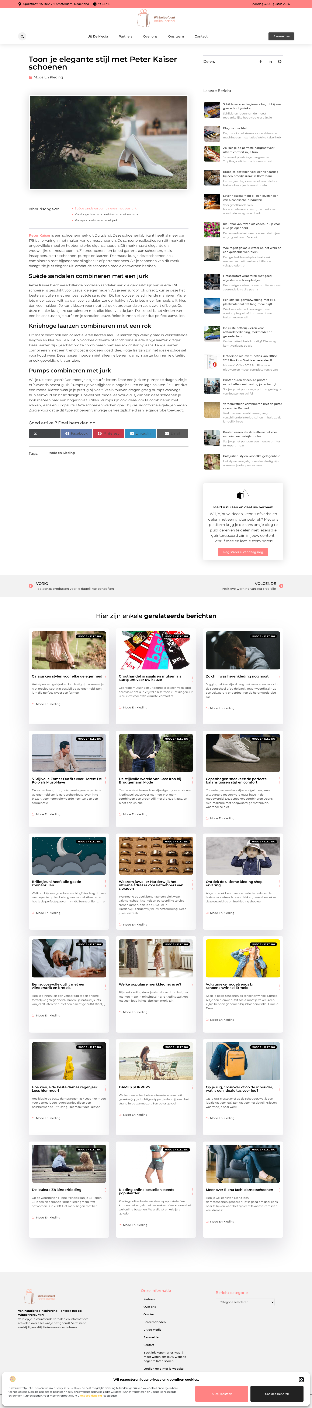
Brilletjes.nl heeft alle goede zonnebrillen (56, 883)
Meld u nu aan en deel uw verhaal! (243, 507)
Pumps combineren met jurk (96, 220)
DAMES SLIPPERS (134, 1087)
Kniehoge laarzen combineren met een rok (106, 214)
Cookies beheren (277, 1393)
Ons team (176, 36)
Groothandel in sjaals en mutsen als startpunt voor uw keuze (150, 678)
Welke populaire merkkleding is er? (150, 984)
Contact (201, 36)
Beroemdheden (154, 1322)
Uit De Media (97, 36)
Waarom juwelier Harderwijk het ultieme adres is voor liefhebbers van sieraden (151, 885)
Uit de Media (152, 1329)
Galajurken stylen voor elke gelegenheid (251, 456)
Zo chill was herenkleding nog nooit (237, 676)
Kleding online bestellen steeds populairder (146, 1191)
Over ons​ (150, 36)
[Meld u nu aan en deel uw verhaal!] (243, 494)
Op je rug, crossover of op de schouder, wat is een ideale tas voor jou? (239, 1089)
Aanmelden (151, 1337)
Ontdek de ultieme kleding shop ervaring (234, 883)
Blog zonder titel (235, 128)
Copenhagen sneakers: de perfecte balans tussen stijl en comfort (236, 780)
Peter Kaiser (40, 235)
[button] (301, 1379)
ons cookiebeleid (91, 1395)
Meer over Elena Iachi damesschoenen (239, 1190)
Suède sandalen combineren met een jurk (105, 208)
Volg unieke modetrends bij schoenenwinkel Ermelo (230, 986)
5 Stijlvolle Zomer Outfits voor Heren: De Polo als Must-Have (67, 780)
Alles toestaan (222, 1393)
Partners (125, 36)
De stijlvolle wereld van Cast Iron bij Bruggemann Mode (150, 780)
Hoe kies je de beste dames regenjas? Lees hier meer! (64, 1089)
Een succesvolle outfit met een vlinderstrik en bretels (59, 986)
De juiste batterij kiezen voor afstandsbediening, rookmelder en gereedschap (247, 332)
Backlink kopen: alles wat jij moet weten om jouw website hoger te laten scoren (164, 1357)
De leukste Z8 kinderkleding (57, 1190)
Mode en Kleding (48, 77)
